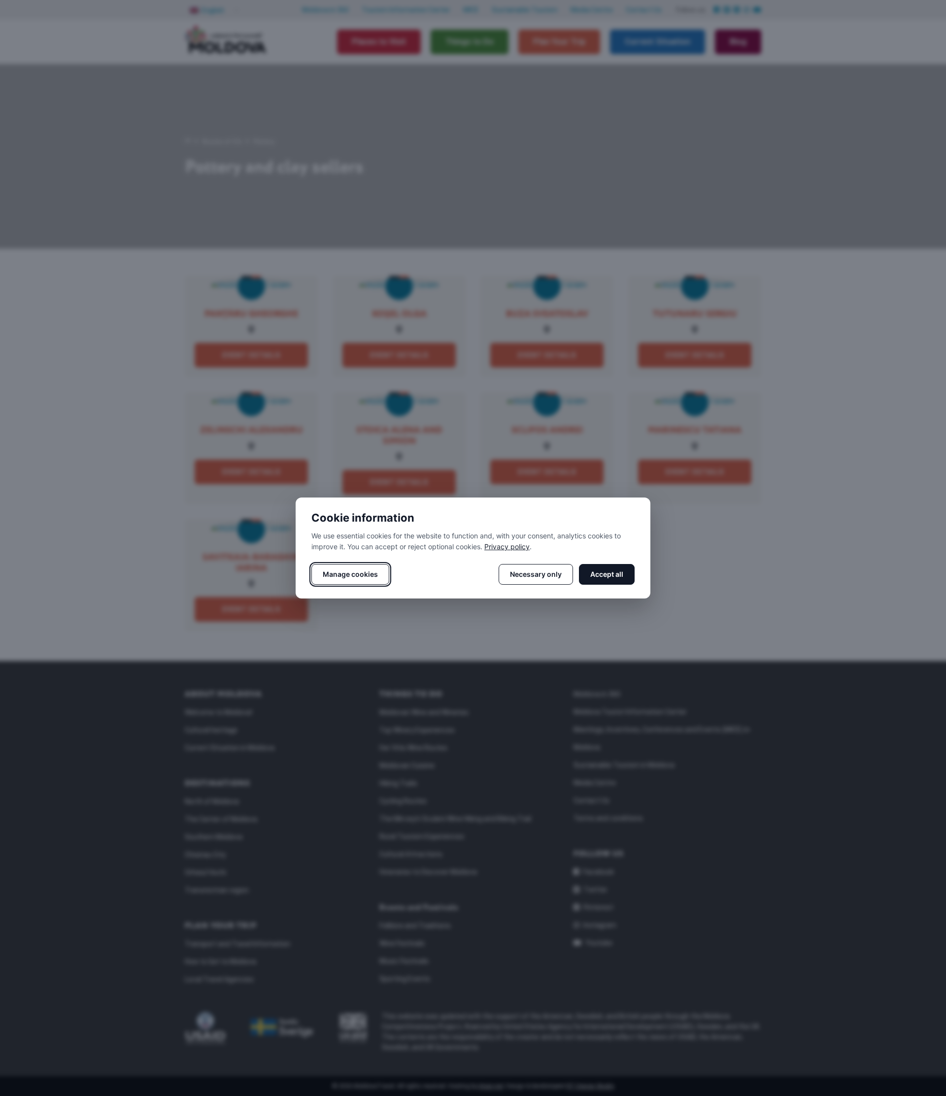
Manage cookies (350, 574)
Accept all (606, 574)
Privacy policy (507, 546)
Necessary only (536, 574)
